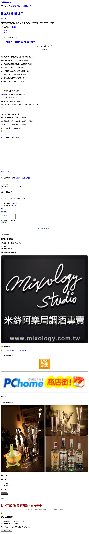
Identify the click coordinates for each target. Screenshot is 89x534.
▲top (2, 208)
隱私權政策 (54, 509)
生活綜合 (15, 27)
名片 (5, 34)
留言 (15, 198)
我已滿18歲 (4, 530)
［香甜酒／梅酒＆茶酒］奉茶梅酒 (19, 42)
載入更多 (3, 211)
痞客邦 (12, 198)
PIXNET (31, 509)
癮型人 (3, 188)
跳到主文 (3, 18)
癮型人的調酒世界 (12, 13)
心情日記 (14, 203)
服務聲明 (61, 509)
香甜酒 (13, 205)
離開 (10, 530)
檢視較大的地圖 (5, 171)
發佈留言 (3, 222)
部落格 (6, 32)
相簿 (5, 30)
